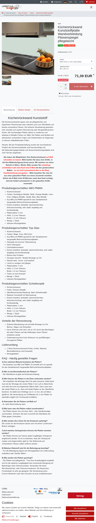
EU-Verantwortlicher (42, 110)
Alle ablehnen (80, 518)
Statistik (23, 516)
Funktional (48, 516)
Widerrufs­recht (8, 492)
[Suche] (75, 2)
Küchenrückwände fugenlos (44, 13)
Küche (32, 13)
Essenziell (10, 516)
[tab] (9, 110)
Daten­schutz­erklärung (10, 497)
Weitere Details (24, 110)
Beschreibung (9, 110)
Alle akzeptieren (80, 508)
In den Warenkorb (81, 86)
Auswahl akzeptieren (80, 513)
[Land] (65, 2)
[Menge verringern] (65, 88)
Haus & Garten (22, 13)
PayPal (35, 516)
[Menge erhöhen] (65, 85)
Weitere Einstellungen (10, 520)
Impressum (6, 495)
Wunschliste (64, 93)
